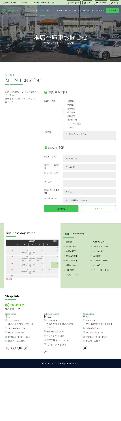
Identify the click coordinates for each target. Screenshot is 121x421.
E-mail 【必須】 (51, 198)
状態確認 (70, 104)
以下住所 (48, 181)
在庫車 (42, 10)
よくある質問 (98, 251)
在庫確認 (70, 101)
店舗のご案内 (77, 10)
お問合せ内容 (49, 101)
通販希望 (70, 116)
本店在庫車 (71, 251)
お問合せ (112, 10)
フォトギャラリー (88, 10)
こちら (10, 102)
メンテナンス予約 (100, 260)
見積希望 (70, 108)
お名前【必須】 (50, 156)
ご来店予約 (71, 120)
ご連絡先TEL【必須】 (51, 191)
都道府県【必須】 (51, 173)
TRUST (53, 363)
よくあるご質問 (99, 10)
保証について (51, 10)
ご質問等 (48, 132)
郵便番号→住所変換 (51, 166)
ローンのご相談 (73, 123)
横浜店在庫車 (72, 255)
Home (69, 241)
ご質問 (69, 127)
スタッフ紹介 (67, 10)
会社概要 (59, 10)
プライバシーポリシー (102, 270)
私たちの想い (34, 10)
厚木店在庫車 (72, 260)
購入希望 (70, 112)
